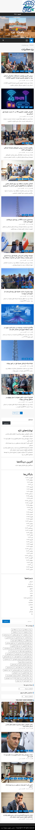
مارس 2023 (29, 569)
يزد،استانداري (19, 638)
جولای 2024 (29, 533)
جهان (31, 595)
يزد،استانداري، (9, 638)
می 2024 (30, 537)
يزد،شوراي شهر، (18, 656)
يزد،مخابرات (7, 659)
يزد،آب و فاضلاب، (27, 635)
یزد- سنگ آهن (27, 678)
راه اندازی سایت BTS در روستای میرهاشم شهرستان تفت (20, 221)
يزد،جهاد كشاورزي (27, 646)
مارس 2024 (29, 542)
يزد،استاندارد (6, 635)
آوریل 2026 (30, 487)
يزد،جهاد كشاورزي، (15, 646)
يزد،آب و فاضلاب (27, 632)
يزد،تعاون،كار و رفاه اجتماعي (24, 643)
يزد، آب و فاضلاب (16, 632)
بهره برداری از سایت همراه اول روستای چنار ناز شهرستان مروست (18, 293)
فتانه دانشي (21, 80)
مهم (17, 71)
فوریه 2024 (30, 544)
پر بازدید (30, 584)
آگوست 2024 (29, 530)
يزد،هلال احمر (28, 667)
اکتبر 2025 (30, 498)
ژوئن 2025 (30, 507)
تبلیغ (31, 589)
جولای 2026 (29, 480)
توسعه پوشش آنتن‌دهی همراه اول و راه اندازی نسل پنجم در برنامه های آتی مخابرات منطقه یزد (18, 257)
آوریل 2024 (30, 540)
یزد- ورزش (18, 681)
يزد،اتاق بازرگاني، (16, 635)
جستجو (31, 420)
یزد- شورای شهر (27, 681)
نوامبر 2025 (29, 496)
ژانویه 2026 (30, 491)
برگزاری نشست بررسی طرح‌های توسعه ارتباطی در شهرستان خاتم (18, 149)
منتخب (22, 71)
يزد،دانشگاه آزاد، (8, 648)
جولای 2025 (29, 505)
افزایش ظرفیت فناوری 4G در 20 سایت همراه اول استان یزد (17, 113)
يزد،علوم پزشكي (7, 656)
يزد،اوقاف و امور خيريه (17, 640)
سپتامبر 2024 (29, 528)
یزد (13, 71)
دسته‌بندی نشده (28, 598)
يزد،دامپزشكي (28, 648)
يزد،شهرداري (18, 654)
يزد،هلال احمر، (18, 667)
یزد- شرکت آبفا (18, 678)
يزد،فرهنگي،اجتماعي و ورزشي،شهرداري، (21, 659)
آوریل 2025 (30, 512)
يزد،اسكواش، (28, 640)
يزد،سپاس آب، (13, 651)
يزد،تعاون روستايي (10, 643)
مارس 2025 (29, 514)
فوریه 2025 (30, 517)
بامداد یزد (17, 32)
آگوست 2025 (29, 503)
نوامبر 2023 (29, 551)
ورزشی (31, 612)
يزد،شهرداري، (9, 654)
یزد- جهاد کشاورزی (27, 673)
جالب (26, 322)
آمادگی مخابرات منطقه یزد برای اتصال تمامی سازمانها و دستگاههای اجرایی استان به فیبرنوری (18, 185)
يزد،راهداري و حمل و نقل (25, 651)
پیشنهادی (25, 179)
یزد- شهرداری (9, 678)
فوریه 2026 (30, 489)
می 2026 (30, 485)
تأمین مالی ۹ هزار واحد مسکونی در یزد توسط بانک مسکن (19, 786)
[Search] (3, 40)
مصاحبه (31, 602)
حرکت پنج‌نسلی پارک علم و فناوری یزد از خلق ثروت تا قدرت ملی (18, 756)
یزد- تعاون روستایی (17, 670)
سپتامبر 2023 (29, 556)
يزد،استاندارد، (28, 638)
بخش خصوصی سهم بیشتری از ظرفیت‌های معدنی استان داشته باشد (19, 725)
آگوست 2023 (29, 558)
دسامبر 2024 (29, 521)
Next (14, 413)
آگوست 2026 (29, 478)
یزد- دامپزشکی (16, 673)
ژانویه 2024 (30, 546)
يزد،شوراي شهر (27, 656)
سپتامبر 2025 (29, 501)
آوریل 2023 (29, 567)
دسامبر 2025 (29, 494)
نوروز (31, 609)
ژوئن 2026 (30, 482)
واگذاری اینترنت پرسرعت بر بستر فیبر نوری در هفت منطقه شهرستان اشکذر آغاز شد (18, 329)
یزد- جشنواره (7, 670)
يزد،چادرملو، (10, 667)
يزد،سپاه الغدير (27, 654)
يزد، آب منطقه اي (16, 629)
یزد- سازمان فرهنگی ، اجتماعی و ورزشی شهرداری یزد (19, 675)
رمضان (31, 600)
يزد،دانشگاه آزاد (18, 648)
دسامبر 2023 (29, 549)
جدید (26, 71)
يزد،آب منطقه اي (27, 629)
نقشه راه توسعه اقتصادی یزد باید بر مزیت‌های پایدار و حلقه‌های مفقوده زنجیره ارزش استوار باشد (18, 816)
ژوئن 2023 (30, 563)
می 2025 (30, 510)
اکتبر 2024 (30, 526)
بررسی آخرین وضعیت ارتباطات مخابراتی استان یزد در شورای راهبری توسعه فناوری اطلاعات (18, 77)
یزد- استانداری (28, 670)
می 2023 (30, 565)
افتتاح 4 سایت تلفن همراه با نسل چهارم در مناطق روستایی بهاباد (19, 398)
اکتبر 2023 (30, 553)
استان (31, 71)
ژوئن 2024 (30, 535)
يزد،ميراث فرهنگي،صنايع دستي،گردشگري (21, 665)
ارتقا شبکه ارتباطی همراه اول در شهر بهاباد (20, 363)
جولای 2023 (29, 560)
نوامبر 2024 (29, 524)
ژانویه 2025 (29, 519)
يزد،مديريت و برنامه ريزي (25, 662)
